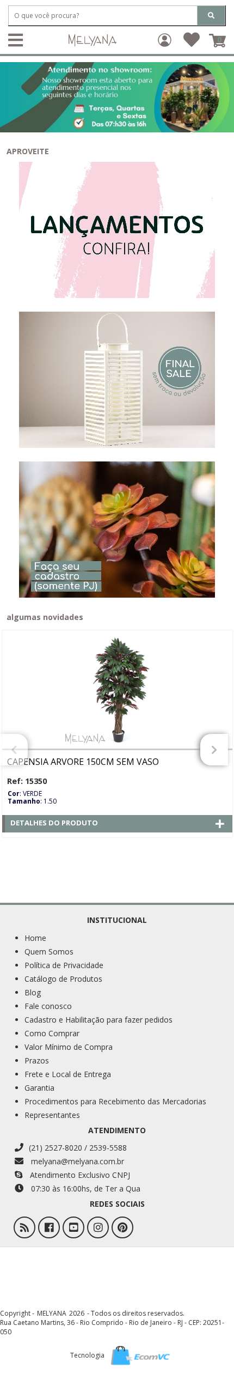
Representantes (52, 1115)
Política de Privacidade (63, 965)
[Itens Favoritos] (191, 43)
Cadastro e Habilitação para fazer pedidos (98, 1019)
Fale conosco (48, 1006)
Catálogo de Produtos (63, 979)
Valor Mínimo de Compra (68, 1047)
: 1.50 (32, 801)
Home (35, 938)
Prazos (36, 1060)
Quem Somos (48, 951)
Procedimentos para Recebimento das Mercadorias (115, 1101)
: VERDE (25, 793)
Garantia (39, 1088)
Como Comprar (51, 1033)
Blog (32, 992)
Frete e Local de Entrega (67, 1074)
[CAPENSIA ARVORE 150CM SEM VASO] (117, 690)
